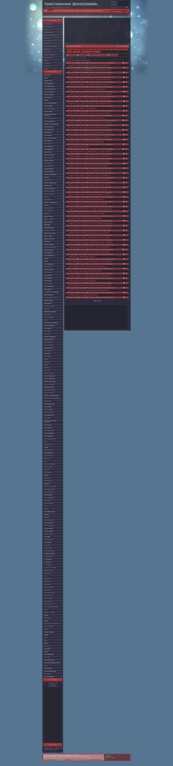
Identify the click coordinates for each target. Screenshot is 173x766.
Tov (111, 283)
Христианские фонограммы (71, 3)
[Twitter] (82, 55)
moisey (111, 72)
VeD (112, 67)
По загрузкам (96, 51)
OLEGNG (113, 259)
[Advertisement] (52, 715)
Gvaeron (111, 268)
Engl (126, 49)
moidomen (111, 96)
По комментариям (86, 51)
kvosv (113, 82)
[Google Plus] (113, 55)
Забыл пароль (114, 7)
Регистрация (120, 7)
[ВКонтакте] (71, 55)
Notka (113, 62)
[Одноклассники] (92, 55)
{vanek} (111, 254)
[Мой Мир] (102, 55)
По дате (69, 51)
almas (111, 144)
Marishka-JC (112, 287)
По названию (76, 51)
